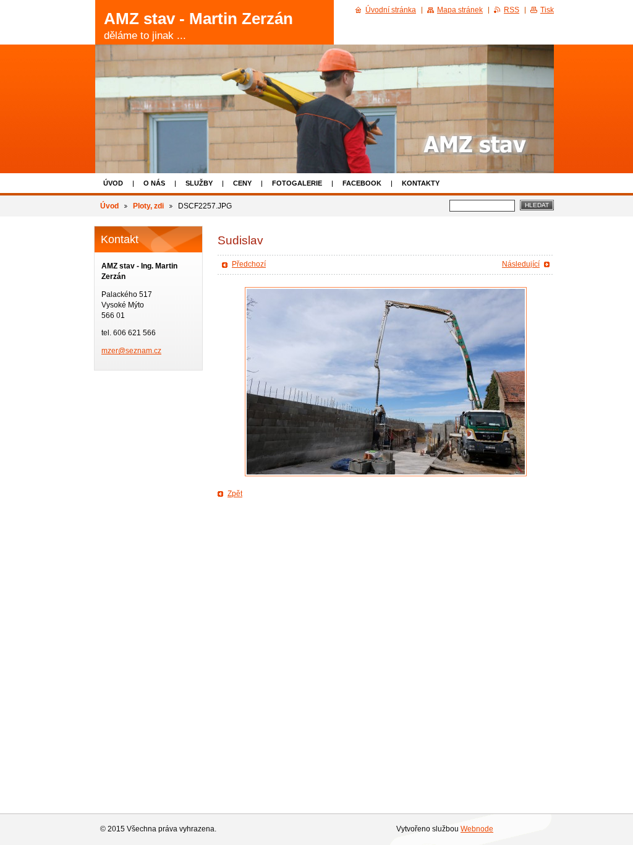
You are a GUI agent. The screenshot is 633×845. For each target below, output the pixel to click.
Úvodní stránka (390, 10)
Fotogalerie (297, 183)
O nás (154, 183)
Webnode (477, 829)
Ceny (242, 183)
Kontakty (421, 183)
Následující (521, 264)
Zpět (234, 493)
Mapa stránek (460, 10)
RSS (511, 10)
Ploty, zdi (148, 206)
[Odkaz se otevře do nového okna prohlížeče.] (386, 381)
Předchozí (249, 264)
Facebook (361, 183)
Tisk (547, 10)
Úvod (113, 183)
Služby (199, 183)
